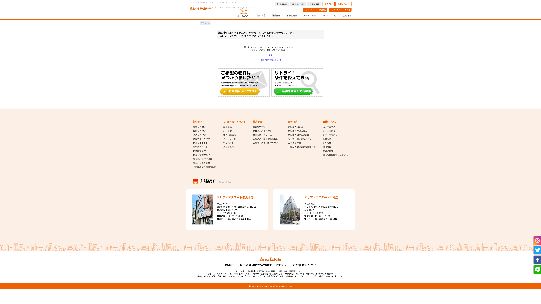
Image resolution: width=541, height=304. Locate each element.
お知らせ (327, 139)
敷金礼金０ (228, 143)
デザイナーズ (229, 139)
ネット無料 (228, 147)
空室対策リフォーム (262, 135)
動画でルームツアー (202, 139)
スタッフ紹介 (309, 15)
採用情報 (327, 147)
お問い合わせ (343, 4)
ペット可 (227, 131)
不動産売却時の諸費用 (298, 135)
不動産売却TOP (295, 127)
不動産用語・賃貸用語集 (204, 166)
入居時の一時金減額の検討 (265, 139)
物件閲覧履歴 (199, 151)
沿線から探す (199, 127)
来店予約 (328, 4)
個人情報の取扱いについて (335, 155)
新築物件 (227, 127)
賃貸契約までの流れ (202, 158)
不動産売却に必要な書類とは (302, 147)
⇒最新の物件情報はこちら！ (270, 60)
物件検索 (261, 15)
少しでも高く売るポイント (300, 139)
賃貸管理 (276, 15)
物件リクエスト (200, 143)
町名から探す (199, 135)
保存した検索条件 (201, 155)
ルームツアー (243, 15)
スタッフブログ (329, 15)
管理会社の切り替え (262, 131)
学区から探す (199, 131)
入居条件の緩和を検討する (265, 143)
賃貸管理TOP (259, 127)
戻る (270, 55)
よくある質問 (294, 143)
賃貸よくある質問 (201, 162)
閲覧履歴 (315, 4)
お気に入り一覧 (200, 147)
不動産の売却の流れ (297, 131)
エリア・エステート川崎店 (340, 9)
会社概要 (347, 15)
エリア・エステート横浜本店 (315, 9)
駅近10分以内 (229, 135)
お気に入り (299, 4)
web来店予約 (329, 127)
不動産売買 (291, 15)
